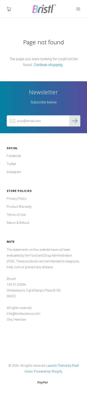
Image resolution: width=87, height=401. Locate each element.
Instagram (14, 172)
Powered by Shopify (48, 371)
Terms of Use (16, 215)
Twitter (11, 164)
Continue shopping (48, 65)
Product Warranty (19, 206)
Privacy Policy (17, 198)
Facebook (14, 156)
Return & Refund (18, 223)
